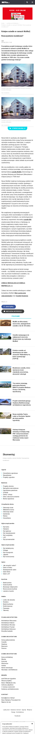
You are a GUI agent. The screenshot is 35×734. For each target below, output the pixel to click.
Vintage (5, 550)
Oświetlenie (7, 518)
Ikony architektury (7, 657)
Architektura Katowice (8, 629)
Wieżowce (4, 663)
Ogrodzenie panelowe (10, 490)
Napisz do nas (6, 702)
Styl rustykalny (8, 535)
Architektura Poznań (8, 627)
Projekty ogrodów (9, 477)
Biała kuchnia (7, 583)
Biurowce (4, 646)
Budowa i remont (16, 710)
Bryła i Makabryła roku (8, 683)
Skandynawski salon (9, 570)
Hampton (6, 529)
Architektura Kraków (7, 623)
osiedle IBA (27, 219)
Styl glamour (7, 531)
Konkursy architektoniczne (10, 689)
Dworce (3, 648)
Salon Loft (6, 574)
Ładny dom (6, 710)
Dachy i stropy (7, 494)
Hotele (3, 665)
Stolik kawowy (7, 606)
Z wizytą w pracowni (8, 687)
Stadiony (4, 644)
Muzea (3, 659)
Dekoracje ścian (8, 507)
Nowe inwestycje (7, 668)
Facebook (17, 716)
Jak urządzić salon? (9, 565)
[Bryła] (5, 2)
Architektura (20, 712)
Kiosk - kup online (17, 10)
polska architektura (12, 23)
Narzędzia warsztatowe (10, 488)
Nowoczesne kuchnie (10, 589)
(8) (18, 128)
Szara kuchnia (7, 585)
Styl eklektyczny (8, 548)
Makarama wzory (8, 510)
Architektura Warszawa (8, 621)
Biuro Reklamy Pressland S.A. (11, 700)
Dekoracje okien (8, 512)
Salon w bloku (7, 567)
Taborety (6, 610)
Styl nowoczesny (8, 556)
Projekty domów (8, 486)
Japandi (5, 554)
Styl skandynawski (9, 533)
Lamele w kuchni (8, 591)
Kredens (5, 602)
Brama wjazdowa (8, 499)
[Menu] (32, 2)
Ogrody (24, 710)
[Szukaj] (27, 2)
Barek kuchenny (8, 604)
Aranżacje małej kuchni (10, 587)
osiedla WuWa (16, 172)
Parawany (6, 608)
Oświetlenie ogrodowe (10, 473)
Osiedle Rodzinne (22, 296)
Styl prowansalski (9, 539)
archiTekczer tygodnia (8, 678)
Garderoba (6, 514)
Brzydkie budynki (7, 631)
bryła (2, 23)
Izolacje (5, 492)
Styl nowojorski (8, 552)
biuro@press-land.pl (8, 698)
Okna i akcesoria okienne (11, 497)
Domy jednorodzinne (8, 640)
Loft (4, 537)
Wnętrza (29, 710)
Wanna (5, 516)
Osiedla (3, 642)
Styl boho (6, 527)
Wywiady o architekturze (9, 670)
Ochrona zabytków (7, 685)
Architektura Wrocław (8, 625)
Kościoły (4, 661)
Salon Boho (6, 572)
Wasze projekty (6, 681)
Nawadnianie (7, 475)
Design (13, 712)
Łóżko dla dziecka (9, 600)
